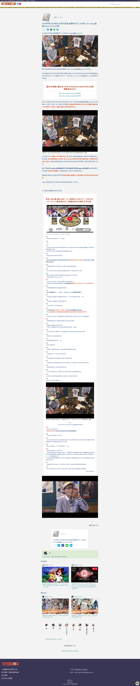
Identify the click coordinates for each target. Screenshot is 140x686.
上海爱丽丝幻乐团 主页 (11, 0)
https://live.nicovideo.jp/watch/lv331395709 (70, 96)
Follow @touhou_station (70, 651)
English (119, 4)
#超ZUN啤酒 (57, 556)
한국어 (116, 4)
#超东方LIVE (64, 556)
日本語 (111, 4)
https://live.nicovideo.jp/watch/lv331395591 (70, 93)
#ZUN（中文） (47, 556)
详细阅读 (137, 7)
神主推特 (27, 0)
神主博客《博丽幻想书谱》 (20, 0)
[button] (48, 29)
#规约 (52, 556)
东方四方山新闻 (32, 0)
